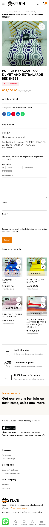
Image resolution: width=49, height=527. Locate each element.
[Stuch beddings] (17, 3)
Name (5, 202)
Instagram (6, 488)
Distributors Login (9, 458)
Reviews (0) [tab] (8, 124)
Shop (11, 11)
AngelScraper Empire (19, 508)
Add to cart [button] (12, 273)
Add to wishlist (11, 99)
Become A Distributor (10, 470)
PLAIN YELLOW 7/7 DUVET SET (35, 281)
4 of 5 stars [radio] (29, 167)
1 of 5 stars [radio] (4, 167)
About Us (5, 484)
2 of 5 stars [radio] (10, 167)
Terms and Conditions (10, 512)
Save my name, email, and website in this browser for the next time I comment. (24, 230)
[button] (41, 26)
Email (5, 214)
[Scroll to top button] (44, 514)
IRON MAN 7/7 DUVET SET (9, 281)
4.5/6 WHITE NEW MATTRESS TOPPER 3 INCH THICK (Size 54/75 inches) (36, 323)
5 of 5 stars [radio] (7, 170)
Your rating (7, 164)
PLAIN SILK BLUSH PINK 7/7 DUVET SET (12, 315)
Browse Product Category (12, 473)
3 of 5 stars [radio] (19, 167)
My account (6, 455)
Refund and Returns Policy (32, 512)
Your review (7, 175)
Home (4, 11)
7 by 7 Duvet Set (28, 11)
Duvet (18, 11)
